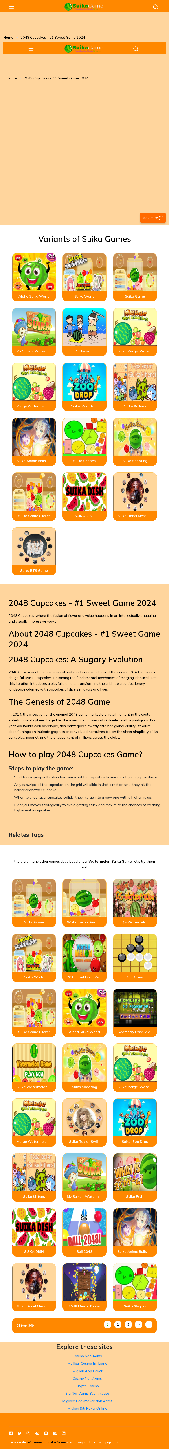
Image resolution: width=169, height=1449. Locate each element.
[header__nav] (11, 6)
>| (149, 1324)
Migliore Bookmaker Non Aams (87, 1401)
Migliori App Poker (87, 1371)
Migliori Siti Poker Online (87, 1408)
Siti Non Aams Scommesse (87, 1393)
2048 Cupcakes (21, 672)
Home (8, 37)
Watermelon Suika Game (46, 1442)
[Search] (155, 6)
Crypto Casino (87, 1386)
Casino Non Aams (87, 1356)
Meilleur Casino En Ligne (87, 1363)
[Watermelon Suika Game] (83, 6)
